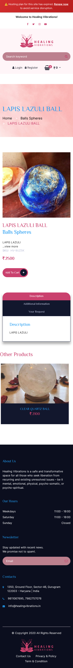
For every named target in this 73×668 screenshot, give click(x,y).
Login (18, 67)
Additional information (36, 304)
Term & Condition (36, 661)
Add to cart (12, 273)
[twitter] (33, 24)
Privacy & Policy (46, 656)
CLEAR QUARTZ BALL (35, 409)
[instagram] (39, 24)
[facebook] (27, 24)
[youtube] (45, 24)
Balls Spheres (31, 118)
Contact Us (23, 656)
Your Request (37, 312)
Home (7, 118)
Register (32, 67)
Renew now (61, 4)
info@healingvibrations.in (24, 606)
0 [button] (54, 67)
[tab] (36, 296)
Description (36, 296)
